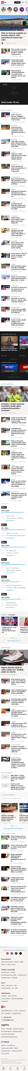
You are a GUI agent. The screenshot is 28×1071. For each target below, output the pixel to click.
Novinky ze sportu (7, 384)
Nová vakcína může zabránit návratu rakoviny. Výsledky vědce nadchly (17, 245)
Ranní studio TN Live (10, 102)
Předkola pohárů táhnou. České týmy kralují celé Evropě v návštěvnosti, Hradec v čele (18, 456)
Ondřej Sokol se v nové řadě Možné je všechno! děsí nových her (9, 630)
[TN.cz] (3, 2)
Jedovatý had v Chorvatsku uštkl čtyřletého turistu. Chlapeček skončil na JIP (18, 131)
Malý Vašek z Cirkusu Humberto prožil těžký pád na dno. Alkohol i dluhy (18, 778)
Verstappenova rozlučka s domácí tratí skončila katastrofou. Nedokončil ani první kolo (18, 432)
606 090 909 (7, 1017)
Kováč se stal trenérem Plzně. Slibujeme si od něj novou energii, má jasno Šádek (18, 483)
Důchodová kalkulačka (17, 998)
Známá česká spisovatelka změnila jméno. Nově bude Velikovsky (18, 220)
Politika (21, 961)
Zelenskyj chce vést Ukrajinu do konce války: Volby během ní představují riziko (18, 233)
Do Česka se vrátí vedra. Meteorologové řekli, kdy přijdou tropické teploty (19, 931)
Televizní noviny (5, 972)
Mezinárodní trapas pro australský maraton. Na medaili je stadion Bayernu (19, 496)
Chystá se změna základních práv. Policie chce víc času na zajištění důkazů (18, 156)
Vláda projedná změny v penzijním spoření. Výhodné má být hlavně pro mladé (19, 713)
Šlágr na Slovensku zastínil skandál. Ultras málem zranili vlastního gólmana (18, 443)
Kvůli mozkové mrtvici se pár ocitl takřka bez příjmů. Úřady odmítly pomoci (18, 682)
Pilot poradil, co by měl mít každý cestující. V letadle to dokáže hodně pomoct (18, 52)
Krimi (21, 814)
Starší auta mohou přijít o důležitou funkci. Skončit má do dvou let (19, 725)
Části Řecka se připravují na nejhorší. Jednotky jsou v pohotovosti (19, 899)
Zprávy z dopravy (12, 995)
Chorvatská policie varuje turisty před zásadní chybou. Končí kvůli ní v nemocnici (18, 62)
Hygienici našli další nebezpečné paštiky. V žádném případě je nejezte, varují (8, 818)
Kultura (13, 964)
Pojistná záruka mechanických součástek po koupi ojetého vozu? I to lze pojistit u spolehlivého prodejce (18, 763)
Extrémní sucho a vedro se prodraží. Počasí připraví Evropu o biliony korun (19, 737)
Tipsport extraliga (5, 988)
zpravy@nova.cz (9, 1020)
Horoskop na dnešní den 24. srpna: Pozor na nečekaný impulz (19, 289)
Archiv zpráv (22, 1010)
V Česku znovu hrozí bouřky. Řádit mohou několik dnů (17, 879)
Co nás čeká (15, 285)
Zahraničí (14, 125)
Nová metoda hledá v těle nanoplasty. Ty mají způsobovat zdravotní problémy (19, 181)
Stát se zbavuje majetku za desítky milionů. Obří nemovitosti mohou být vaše (13, 36)
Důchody (16, 961)
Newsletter (8, 1013)
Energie (8, 964)
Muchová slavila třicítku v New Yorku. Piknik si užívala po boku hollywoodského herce (18, 889)
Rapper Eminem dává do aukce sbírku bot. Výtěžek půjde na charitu (12, 670)
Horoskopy (4, 995)
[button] (12, 374)
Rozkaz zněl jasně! (6, 977)
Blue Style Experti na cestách (9, 975)
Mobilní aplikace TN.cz (7, 1010)
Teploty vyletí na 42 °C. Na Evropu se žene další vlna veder (18, 838)
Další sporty (15, 491)
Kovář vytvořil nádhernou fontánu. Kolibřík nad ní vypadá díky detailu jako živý (18, 786)
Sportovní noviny (22, 975)
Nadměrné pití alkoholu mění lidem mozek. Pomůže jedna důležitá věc (18, 194)
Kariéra (16, 1048)
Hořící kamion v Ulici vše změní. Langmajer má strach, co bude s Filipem (19, 256)
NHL (13, 988)
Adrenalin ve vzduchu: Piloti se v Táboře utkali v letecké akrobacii (19, 300)
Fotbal (13, 202)
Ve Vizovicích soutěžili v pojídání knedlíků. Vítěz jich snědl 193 (18, 311)
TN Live (18, 2)
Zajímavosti (14, 113)
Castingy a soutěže (17, 1050)
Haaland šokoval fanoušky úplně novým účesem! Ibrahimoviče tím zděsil (18, 206)
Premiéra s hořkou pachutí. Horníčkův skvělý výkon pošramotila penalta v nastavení (12, 407)
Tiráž (2, 1013)
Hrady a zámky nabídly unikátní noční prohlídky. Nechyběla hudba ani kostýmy (18, 322)
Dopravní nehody (5, 998)
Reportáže (14, 977)
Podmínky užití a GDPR (7, 1048)
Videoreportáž (15, 177)
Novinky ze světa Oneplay (8, 1034)
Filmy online (9, 1028)
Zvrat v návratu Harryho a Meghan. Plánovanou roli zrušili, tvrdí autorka (18, 117)
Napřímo (12, 972)
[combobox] (14, 798)
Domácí (13, 152)
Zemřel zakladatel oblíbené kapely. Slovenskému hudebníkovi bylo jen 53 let (18, 858)
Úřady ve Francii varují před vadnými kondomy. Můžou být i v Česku (19, 278)
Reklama (3, 1045)
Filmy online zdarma (6, 1031)
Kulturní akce (4, 1001)
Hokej (15, 985)
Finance (3, 964)
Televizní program (5, 1050)
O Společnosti (10, 1045)
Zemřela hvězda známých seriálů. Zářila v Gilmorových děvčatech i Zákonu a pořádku (19, 869)
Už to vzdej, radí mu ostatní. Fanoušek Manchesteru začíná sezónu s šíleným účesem (17, 470)
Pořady (3, 1028)
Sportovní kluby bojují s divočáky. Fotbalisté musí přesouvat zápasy (18, 267)
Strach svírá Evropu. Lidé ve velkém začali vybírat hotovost (19, 847)
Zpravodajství (5, 647)
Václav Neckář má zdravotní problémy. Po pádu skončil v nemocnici (18, 169)
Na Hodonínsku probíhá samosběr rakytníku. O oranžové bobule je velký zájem (18, 701)
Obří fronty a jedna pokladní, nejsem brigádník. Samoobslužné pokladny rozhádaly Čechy (18, 921)
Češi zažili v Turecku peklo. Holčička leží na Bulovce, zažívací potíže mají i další (19, 144)
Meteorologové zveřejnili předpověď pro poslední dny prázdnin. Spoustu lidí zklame (18, 74)
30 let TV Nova (5, 1053)
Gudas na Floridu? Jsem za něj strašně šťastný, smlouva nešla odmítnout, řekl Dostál (18, 420)
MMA (16, 988)
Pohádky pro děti (17, 1031)
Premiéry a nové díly (18, 1028)
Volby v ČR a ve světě (7, 961)
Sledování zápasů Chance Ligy (9, 1036)
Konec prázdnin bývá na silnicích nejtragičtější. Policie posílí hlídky (19, 691)
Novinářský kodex (16, 1013)
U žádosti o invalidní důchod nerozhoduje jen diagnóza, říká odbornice (9, 348)
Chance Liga (9, 985)
